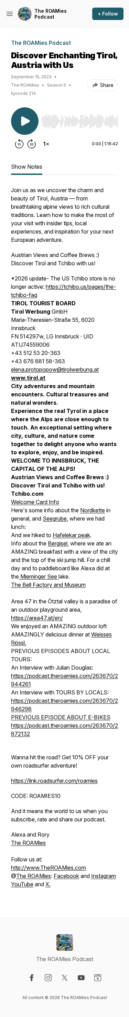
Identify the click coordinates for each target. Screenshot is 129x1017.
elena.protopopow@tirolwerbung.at (55, 369)
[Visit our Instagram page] (48, 977)
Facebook (66, 875)
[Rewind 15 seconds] (19, 144)
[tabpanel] (64, 540)
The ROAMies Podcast (50, 14)
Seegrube (55, 518)
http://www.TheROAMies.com (48, 867)
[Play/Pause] (25, 121)
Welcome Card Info (35, 501)
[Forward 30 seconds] (31, 144)
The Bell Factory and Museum (48, 584)
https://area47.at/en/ (37, 617)
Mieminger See (38, 576)
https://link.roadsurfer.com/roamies (54, 780)
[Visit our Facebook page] (31, 977)
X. (48, 884)
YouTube (22, 884)
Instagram (103, 875)
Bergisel (57, 543)
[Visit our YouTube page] (81, 977)
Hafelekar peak (71, 535)
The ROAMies (28, 842)
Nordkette (92, 510)
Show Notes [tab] (26, 166)
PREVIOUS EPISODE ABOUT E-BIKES (60, 717)
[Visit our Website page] (97, 977)
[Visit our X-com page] (64, 977)
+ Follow (108, 14)
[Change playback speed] (46, 144)
